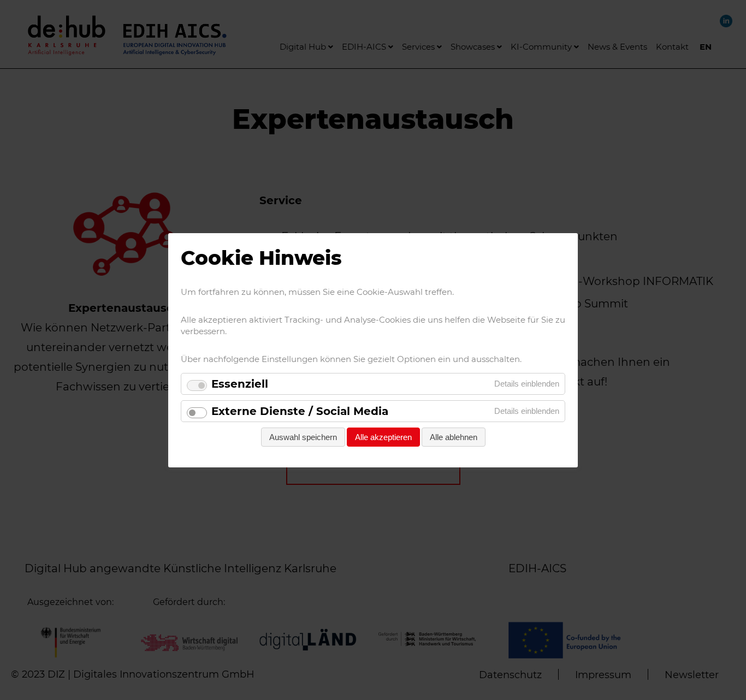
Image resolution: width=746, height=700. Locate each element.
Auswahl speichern (303, 437)
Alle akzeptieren (383, 437)
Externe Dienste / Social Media (299, 411)
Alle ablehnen (453, 437)
